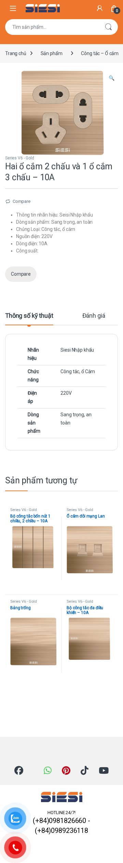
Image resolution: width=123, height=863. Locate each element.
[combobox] (52, 27)
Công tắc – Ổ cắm (100, 53)
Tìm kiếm (108, 27)
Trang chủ (15, 53)
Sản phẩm (52, 53)
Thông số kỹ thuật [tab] (29, 316)
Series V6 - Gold (19, 158)
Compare (21, 201)
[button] (111, 78)
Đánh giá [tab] (93, 316)
